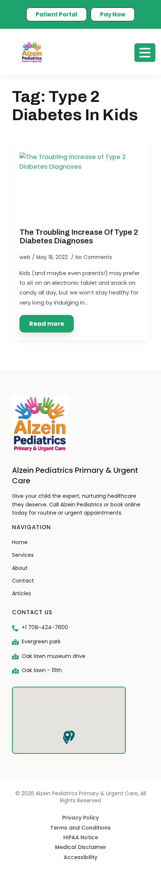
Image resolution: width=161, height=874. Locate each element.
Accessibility (80, 857)
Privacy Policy (80, 817)
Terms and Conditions (80, 827)
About (20, 568)
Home (20, 542)
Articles (21, 593)
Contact (23, 580)
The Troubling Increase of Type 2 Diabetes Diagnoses (78, 236)
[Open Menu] (144, 52)
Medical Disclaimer (80, 847)
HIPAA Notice (80, 837)
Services (23, 555)
